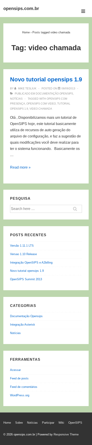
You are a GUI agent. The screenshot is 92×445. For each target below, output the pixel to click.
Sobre (19, 422)
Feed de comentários (23, 387)
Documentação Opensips (54, 93)
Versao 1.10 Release (23, 254)
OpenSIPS (75, 422)
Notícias (16, 98)
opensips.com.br (21, 8)
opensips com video (41, 103)
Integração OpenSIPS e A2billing (31, 262)
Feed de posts (19, 378)
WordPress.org (19, 395)
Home (7, 422)
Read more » (20, 167)
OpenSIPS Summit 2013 (26, 279)
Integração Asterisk (22, 324)
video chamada (40, 108)
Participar (48, 422)
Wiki (61, 422)
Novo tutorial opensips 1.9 (46, 79)
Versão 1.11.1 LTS (22, 245)
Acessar (15, 370)
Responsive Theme (66, 434)
